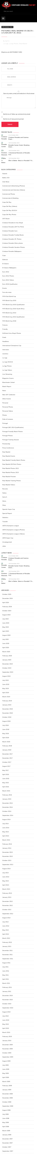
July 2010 (5, 1016)
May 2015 (5, 782)
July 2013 (5, 872)
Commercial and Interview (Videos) (13, 190)
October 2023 (6, 610)
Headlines (5, 341)
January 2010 (6, 1040)
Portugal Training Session (10, 439)
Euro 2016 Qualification (10, 284)
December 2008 (7, 1094)
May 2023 (5, 627)
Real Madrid (23, 43)
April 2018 (5, 737)
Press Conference (8, 448)
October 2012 (6, 909)
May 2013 (5, 881)
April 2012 (5, 934)
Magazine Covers (8, 378)
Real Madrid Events (8, 456)
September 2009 (7, 1057)
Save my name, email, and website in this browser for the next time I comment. (19, 94)
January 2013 (6, 897)
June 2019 (5, 684)
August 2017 (6, 766)
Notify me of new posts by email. (13, 119)
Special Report (7, 513)
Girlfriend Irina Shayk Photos (11, 333)
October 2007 (6, 1147)
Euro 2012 (5, 272)
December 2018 (7, 709)
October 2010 (6, 1003)
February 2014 (7, 844)
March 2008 (6, 1130)
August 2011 (6, 963)
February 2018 (7, 746)
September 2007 (7, 1151)
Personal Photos (7, 407)
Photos (4, 415)
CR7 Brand (5, 218)
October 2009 (6, 1053)
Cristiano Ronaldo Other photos (12, 243)
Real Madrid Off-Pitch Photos (11, 464)
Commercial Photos (8, 194)
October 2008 (6, 1102)
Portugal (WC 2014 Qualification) (13, 427)
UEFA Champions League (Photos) (13, 530)
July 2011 (5, 967)
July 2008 (5, 1114)
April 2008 (5, 1126)
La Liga (6, 43)
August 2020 (6, 635)
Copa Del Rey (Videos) (9, 206)
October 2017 (6, 762)
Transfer (5, 521)
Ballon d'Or (6, 177)
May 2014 (5, 832)
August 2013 (6, 868)
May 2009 (5, 1073)
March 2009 (6, 1081)
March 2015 (6, 791)
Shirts (4, 501)
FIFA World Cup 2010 (9, 300)
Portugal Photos (7, 435)
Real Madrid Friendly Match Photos (13, 460)
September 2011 (7, 958)
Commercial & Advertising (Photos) (13, 186)
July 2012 (5, 922)
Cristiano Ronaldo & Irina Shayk (12, 222)
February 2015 (7, 795)
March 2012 (6, 938)
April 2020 (5, 647)
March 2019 (6, 696)
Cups (4, 255)
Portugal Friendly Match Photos (12, 431)
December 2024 (7, 598)
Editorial (5, 259)
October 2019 (6, 668)
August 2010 (6, 1012)
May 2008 (5, 1122)
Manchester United (8, 382)
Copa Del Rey (6, 202)
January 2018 (6, 750)
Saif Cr (7, 41)
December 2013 (7, 852)
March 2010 (6, 1032)
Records (5, 489)
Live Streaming (7, 374)
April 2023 (5, 631)
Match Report (6, 386)
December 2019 (7, 664)
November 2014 (7, 807)
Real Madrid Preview (9, 476)
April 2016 (5, 774)
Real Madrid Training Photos (11, 480)
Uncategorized (7, 542)
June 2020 (5, 643)
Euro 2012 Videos (8, 280)
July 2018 (5, 725)
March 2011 (6, 983)
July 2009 (5, 1065)
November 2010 (7, 999)
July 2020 (5, 639)
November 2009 (7, 1049)
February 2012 (7, 942)
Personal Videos (7, 411)
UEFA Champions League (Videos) (13, 534)
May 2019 (5, 688)
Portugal (5, 423)
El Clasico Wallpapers (9, 267)
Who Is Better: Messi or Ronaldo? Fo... (21, 160)
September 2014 (7, 815)
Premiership (6, 444)
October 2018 (6, 717)
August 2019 (6, 676)
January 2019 (6, 705)
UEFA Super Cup (7, 538)
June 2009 (5, 1069)
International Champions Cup (11, 345)
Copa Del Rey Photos (9, 214)
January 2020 (6, 660)
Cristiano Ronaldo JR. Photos (11, 239)
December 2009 (7, 1044)
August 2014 (6, 819)
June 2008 (5, 1118)
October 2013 (6, 860)
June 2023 (5, 623)
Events (4, 288)
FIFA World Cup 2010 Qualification (13, 304)
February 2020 (7, 655)
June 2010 (5, 1020)
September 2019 (7, 672)
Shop (4, 505)
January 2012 (6, 946)
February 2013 (7, 893)
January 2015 (6, 799)
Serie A (4, 497)
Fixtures (5, 325)
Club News (5, 182)
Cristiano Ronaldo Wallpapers (11, 251)
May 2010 (5, 1024)
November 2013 (7, 856)
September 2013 (7, 864)
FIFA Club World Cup (9, 296)
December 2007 (7, 1139)
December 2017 (7, 754)
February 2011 (7, 987)
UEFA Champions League (10, 525)
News (4, 390)
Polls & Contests (7, 419)
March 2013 (6, 889)
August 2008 (6, 1110)
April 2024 (5, 602)
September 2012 (7, 913)
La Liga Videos (7, 370)
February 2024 (7, 606)
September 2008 (7, 1106)
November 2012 (7, 905)
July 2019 (5, 680)
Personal (5, 403)
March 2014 (6, 840)
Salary (4, 493)
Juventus (5, 353)
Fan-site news (6, 292)
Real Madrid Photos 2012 (10, 468)
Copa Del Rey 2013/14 (9, 210)
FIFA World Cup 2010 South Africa (13, 308)
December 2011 (7, 950)
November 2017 (7, 758)
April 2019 (5, 692)
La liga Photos (13, 43)
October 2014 (6, 811)
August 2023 (6, 615)
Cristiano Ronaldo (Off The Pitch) (13, 227)
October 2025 (6, 594)
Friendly (5, 329)
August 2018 (6, 721)
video (4, 546)
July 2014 (5, 823)
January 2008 (6, 1134)
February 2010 (7, 1036)
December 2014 (7, 803)
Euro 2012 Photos (8, 276)
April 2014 (5, 836)
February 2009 (7, 1085)
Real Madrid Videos (8, 484)
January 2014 (6, 848)
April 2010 (5, 1028)
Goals (4, 337)
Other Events (6, 399)
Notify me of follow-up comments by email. (16, 114)
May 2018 (5, 733)
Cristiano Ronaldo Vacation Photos (13, 247)
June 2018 (5, 729)
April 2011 (5, 979)
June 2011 (5, 971)
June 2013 (5, 877)
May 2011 (5, 975)
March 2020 (6, 651)
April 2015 (5, 786)
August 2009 (6, 1061)
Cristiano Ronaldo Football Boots (13, 235)
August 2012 (6, 917)
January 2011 (6, 991)
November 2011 (7, 954)
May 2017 (5, 770)
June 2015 (5, 778)
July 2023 (5, 619)
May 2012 (5, 930)
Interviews (5, 349)
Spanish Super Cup (8, 509)
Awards (4, 173)
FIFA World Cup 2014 (9, 313)
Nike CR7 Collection (8, 394)
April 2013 (5, 885)
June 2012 (5, 926)
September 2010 (7, 1008)
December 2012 (7, 901)
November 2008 (7, 1098)
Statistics (5, 517)
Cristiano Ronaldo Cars (9, 231)
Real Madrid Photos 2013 (10, 472)
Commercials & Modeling (10, 198)
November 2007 (7, 1143)
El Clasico (5, 263)
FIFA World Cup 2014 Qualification (13, 317)
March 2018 (6, 741)
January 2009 (6, 1089)
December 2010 (7, 995)
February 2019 (7, 701)
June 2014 (5, 827)
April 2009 (5, 1077)
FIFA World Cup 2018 (9, 321)
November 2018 (7, 713)
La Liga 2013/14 (7, 362)
